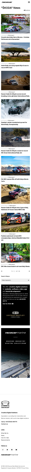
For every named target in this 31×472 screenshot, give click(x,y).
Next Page (29, 271)
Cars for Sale (5, 437)
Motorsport (11, 35)
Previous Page (2, 271)
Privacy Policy (25, 468)
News (2, 435)
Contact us (4, 424)
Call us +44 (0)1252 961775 (9, 421)
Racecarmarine (5, 440)
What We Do (4, 433)
